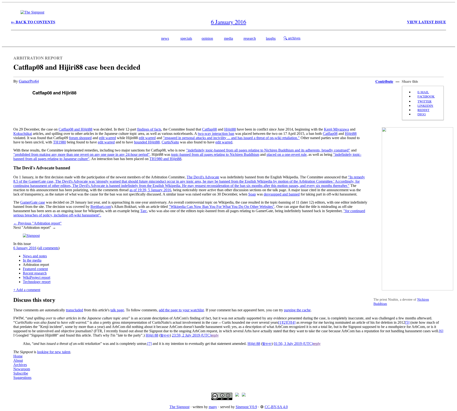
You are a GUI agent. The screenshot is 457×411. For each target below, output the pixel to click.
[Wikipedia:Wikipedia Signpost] (32, 12)
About (18, 360)
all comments (48, 248)
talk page (117, 310)
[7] (149, 344)
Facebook (426, 96)
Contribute (384, 81)
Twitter (424, 101)
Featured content (35, 269)
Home (18, 356)
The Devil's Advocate (203, 177)
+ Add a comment (26, 290)
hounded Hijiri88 (147, 142)
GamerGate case (32, 202)
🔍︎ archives (291, 38)
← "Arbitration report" (37, 223)
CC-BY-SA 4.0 (276, 407)
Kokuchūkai (22, 134)
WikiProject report (36, 277)
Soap (252, 194)
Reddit (423, 110)
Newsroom (21, 369)
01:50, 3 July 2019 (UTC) (293, 344)
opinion (207, 38)
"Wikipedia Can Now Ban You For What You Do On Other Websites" (221, 207)
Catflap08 (209, 129)
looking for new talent (53, 352)
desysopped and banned (282, 194)
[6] (441, 331)
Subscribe (20, 373)
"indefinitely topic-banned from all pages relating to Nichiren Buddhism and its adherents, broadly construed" (268, 150)
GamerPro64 (29, 81)
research (249, 38)
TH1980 (59, 142)
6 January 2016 (24, 248)
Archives (20, 365)
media (228, 38)
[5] (407, 322)
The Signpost (179, 407)
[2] (285, 322)
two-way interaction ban (216, 134)
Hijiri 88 (152, 335)
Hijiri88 (230, 129)
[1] (280, 322)
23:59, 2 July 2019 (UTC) (191, 335)
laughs (271, 38)
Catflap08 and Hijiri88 (75, 129)
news (165, 38)
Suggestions (22, 378)
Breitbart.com (100, 207)
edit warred (107, 138)
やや (167, 335)
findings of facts (149, 129)
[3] (289, 322)
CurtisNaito (170, 142)
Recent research (35, 273)
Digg (421, 114)
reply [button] (215, 335)
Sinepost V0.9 (246, 407)
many (213, 407)
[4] (293, 322)
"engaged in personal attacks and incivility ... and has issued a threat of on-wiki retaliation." (231, 138)
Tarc (143, 211)
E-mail (423, 92)
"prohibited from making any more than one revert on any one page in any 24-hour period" (81, 154)
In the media (32, 260)
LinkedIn (425, 105)
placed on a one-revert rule (287, 154)
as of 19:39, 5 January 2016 (150, 190)
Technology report (36, 282)
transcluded (74, 310)
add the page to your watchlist (181, 310)
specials (186, 38)
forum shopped (80, 138)
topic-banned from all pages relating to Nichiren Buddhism (215, 154)
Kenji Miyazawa (336, 129)
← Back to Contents (33, 21)
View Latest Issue (426, 21)
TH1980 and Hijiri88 (165, 159)
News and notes (35, 256)
